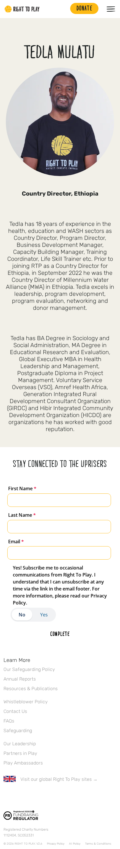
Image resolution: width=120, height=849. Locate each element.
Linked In (43, 796)
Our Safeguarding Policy (29, 669)
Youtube (55, 796)
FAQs (8, 721)
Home (22, 9)
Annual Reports (19, 679)
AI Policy (74, 844)
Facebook (6, 796)
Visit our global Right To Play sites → (59, 779)
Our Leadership (19, 743)
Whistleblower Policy (25, 701)
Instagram (31, 796)
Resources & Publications (30, 688)
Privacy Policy (55, 844)
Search (63, 9)
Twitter (19, 796)
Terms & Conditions (98, 844)
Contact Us (15, 711)
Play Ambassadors (23, 763)
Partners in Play (20, 753)
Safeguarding (17, 730)
